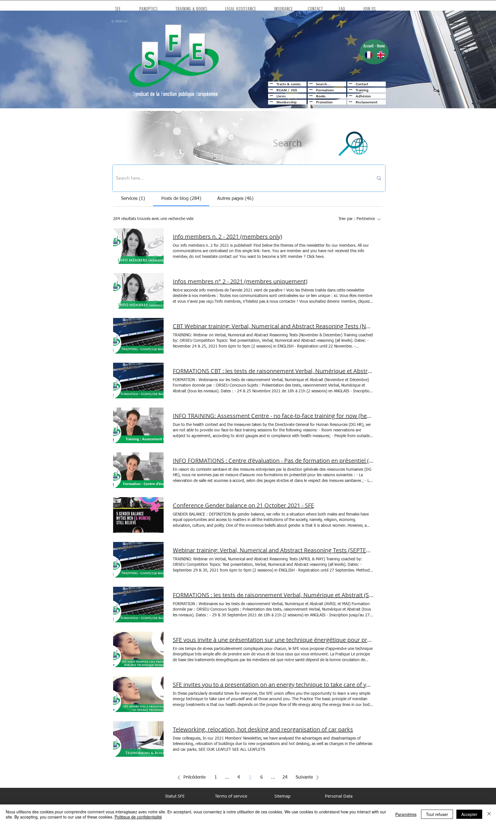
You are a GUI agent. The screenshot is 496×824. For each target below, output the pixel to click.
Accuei (368, 46)
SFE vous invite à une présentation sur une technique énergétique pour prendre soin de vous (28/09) (273, 640)
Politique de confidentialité (138, 817)
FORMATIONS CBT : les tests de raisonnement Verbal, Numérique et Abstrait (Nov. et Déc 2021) (273, 371)
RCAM (281, 90)
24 (285, 777)
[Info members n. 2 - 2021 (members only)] (138, 246)
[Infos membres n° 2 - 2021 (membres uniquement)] (138, 291)
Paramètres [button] (405, 814)
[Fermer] (489, 814)
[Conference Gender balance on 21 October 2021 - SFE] (138, 515)
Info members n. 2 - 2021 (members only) (227, 236)
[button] (190, 777)
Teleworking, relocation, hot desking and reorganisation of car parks (263, 729)
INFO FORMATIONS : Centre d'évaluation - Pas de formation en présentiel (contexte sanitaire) (273, 460)
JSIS (293, 90)
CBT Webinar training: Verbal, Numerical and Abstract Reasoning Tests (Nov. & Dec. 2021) (273, 326)
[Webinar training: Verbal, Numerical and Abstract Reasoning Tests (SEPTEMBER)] (138, 560)
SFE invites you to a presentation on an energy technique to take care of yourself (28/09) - (273, 684)
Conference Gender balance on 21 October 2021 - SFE (243, 505)
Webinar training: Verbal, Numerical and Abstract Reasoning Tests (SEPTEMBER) (273, 550)
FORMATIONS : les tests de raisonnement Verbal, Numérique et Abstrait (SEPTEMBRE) (273, 595)
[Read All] (270, 83)
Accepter (469, 814)
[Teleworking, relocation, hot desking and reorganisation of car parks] (138, 739)
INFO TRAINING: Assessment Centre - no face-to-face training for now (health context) (273, 416)
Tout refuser (437, 814)
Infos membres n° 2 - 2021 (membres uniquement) (240, 281)
